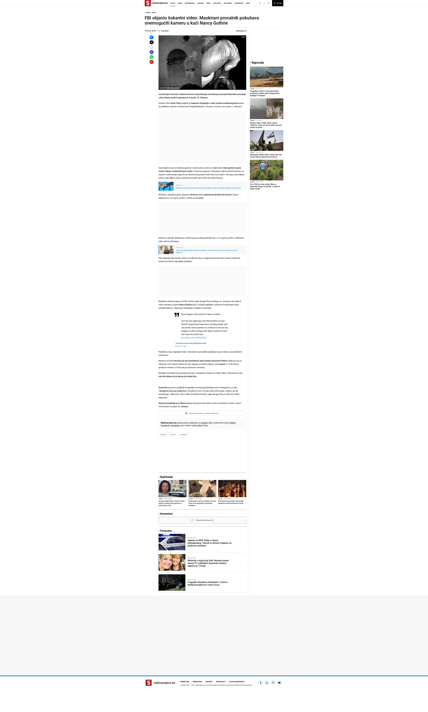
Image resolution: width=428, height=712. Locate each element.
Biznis (180, 3)
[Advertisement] (202, 137)
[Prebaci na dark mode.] (260, 3)
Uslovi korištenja (236, 682)
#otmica (173, 434)
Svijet (154, 12)
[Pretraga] (264, 3)
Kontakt (209, 682)
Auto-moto (217, 3)
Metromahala (190, 3)
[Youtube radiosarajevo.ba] (279, 683)
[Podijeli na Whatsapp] (152, 57)
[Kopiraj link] (152, 62)
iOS (210, 422)
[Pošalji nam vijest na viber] (273, 683)
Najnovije (258, 62)
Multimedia (228, 3)
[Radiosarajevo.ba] (160, 683)
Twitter (232, 422)
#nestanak (184, 434)
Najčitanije (166, 477)
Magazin (201, 3)
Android (204, 422)
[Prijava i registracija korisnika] (269, 3)
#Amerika (163, 434)
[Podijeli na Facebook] (152, 37)
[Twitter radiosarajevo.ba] (267, 683)
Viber (200, 425)
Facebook (165, 425)
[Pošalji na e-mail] (152, 47)
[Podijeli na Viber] (152, 52)
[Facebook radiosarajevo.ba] (260, 683)
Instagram (175, 425)
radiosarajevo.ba (200, 685)
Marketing (184, 682)
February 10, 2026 (181, 346)
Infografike (239, 3)
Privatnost (221, 682)
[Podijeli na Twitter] (152, 42)
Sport (208, 3)
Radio (248, 3)
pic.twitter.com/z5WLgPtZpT (194, 337)
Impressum (197, 682)
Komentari (166, 513)
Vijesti (172, 3)
